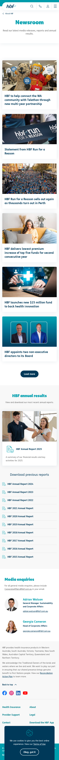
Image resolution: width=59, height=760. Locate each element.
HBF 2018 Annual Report (20, 532)
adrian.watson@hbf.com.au (35, 611)
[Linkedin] (18, 693)
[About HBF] (3, 13)
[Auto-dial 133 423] (40, 6)
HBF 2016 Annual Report (20, 548)
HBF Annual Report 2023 (20, 492)
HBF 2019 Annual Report (20, 524)
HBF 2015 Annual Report (20, 556)
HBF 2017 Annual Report (20, 540)
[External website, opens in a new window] (4, 693)
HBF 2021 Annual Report (20, 508)
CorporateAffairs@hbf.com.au (18, 589)
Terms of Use (39, 744)
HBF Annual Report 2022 (20, 500)
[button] (31, 6)
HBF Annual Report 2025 (29, 449)
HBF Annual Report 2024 (20, 484)
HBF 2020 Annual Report (20, 516)
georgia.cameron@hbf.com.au (36, 631)
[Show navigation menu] (55, 6)
